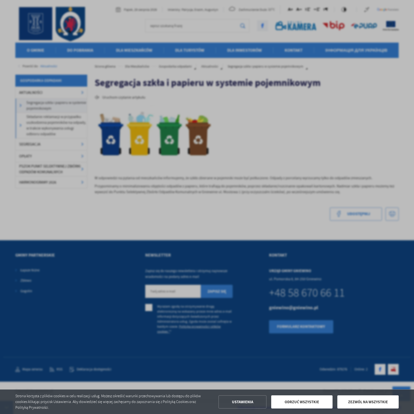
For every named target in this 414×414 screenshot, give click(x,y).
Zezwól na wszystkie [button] (368, 401)
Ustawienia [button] (242, 401)
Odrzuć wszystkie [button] (302, 401)
